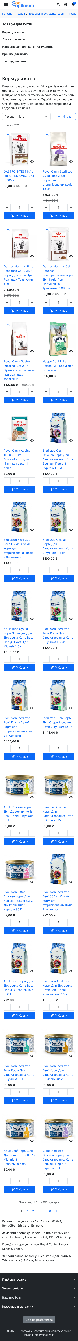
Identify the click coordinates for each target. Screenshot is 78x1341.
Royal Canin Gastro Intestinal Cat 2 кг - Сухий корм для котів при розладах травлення (19, 370)
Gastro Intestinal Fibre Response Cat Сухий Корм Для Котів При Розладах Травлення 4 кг (18, 275)
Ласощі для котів (14, 61)
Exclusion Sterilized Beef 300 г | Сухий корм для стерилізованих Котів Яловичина (58, 900)
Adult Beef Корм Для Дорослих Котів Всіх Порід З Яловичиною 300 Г (18, 987)
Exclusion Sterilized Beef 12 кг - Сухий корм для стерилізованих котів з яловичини (18, 726)
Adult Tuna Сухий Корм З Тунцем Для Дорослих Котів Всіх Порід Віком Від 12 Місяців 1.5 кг (18, 637)
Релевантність (14, 116)
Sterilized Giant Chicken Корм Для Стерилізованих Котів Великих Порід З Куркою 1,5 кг (58, 459)
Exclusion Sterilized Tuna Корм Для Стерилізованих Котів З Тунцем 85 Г (19, 1072)
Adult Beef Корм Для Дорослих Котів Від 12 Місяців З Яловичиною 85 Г (19, 1157)
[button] (58, 4)
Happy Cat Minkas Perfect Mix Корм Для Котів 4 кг (58, 366)
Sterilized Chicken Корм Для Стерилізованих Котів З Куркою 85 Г (58, 813)
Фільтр (64, 116)
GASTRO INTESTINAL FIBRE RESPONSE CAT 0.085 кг (19, 176)
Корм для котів (13, 32)
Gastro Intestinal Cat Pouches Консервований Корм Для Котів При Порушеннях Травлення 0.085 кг (58, 277)
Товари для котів (17, 24)
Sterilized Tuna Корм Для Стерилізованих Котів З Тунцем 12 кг (57, 722)
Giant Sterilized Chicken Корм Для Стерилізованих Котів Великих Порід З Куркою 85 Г (58, 1159)
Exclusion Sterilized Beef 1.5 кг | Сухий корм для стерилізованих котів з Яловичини (18, 548)
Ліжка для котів (13, 39)
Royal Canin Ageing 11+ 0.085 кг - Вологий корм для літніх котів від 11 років (17, 459)
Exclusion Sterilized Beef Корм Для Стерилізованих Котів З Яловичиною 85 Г (58, 1072)
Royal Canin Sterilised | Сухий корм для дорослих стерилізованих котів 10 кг (58, 180)
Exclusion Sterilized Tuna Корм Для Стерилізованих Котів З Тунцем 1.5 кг (58, 635)
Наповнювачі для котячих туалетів (27, 46)
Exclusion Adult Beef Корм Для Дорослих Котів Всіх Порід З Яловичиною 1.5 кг (57, 987)
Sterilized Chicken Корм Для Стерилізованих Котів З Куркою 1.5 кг (58, 546)
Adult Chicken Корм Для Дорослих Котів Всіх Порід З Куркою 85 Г (18, 813)
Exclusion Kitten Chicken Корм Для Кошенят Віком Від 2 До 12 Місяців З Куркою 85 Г (18, 900)
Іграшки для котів (15, 54)
